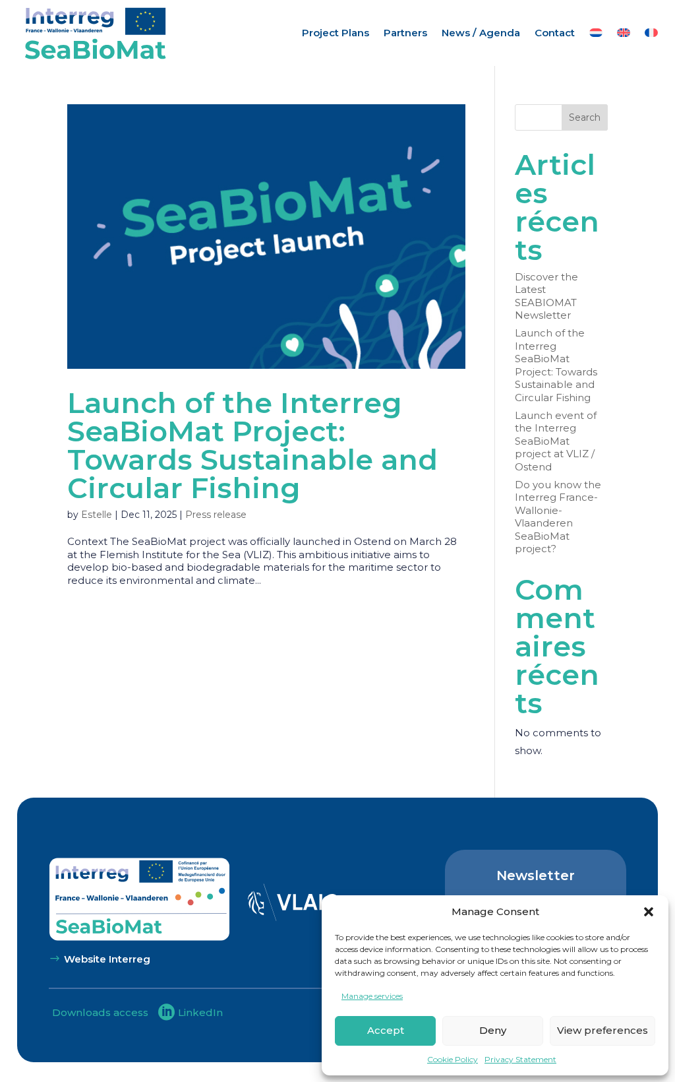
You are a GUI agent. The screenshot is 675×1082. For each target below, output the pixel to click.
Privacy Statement (520, 1059)
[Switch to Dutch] (595, 33)
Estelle (96, 515)
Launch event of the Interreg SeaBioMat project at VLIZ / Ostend (556, 441)
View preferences (602, 1030)
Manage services (372, 996)
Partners (405, 32)
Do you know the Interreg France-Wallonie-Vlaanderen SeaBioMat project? (558, 517)
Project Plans (335, 32)
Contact (555, 32)
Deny (492, 1030)
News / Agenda (481, 32)
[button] (648, 911)
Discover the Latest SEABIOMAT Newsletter (546, 296)
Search (585, 117)
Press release (216, 515)
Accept (385, 1030)
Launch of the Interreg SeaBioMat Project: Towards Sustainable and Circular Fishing (252, 445)
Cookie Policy (452, 1059)
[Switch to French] (651, 33)
